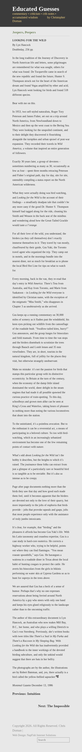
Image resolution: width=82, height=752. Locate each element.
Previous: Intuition (26, 694)
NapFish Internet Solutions (41, 735)
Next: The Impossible (54, 706)
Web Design (18, 735)
